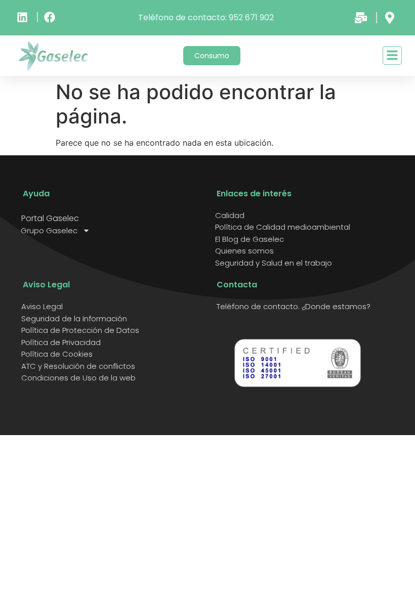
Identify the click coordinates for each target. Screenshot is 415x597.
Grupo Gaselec (49, 231)
